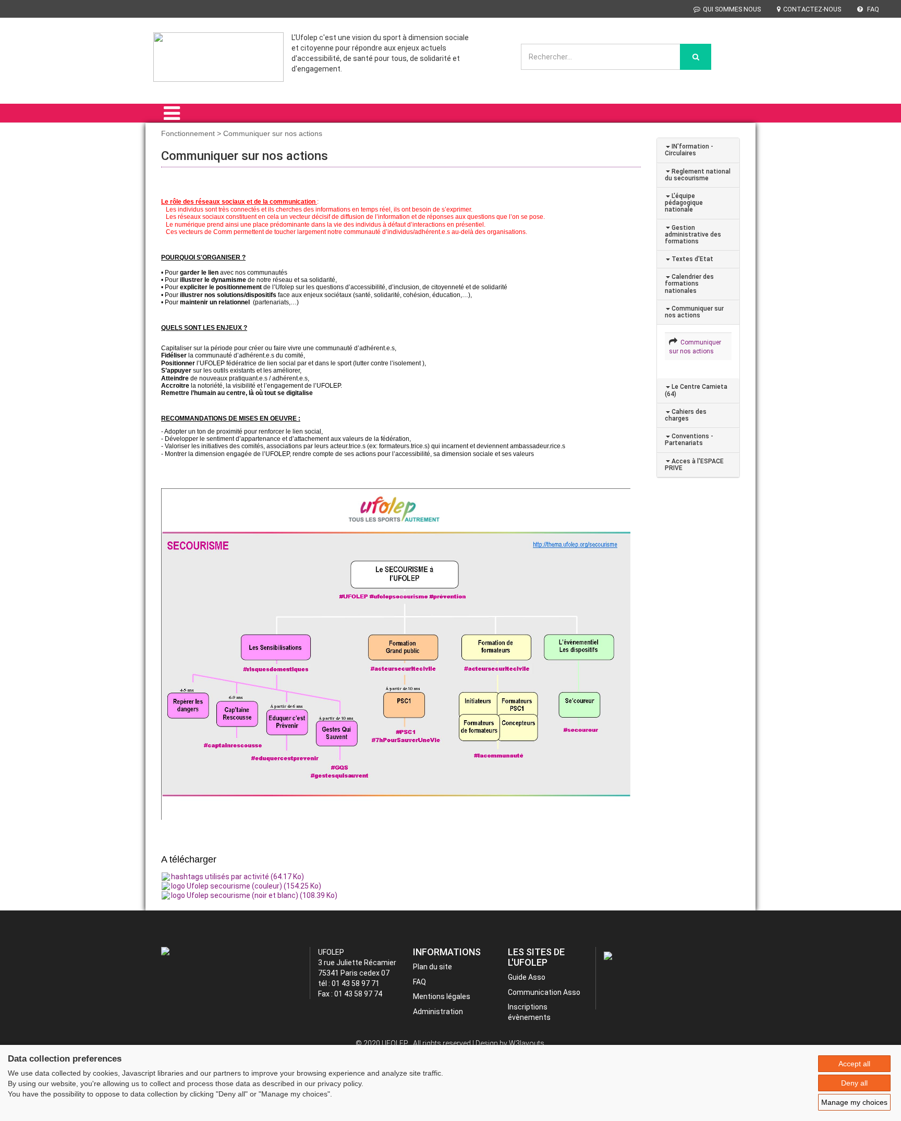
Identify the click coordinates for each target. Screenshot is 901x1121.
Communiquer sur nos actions (694, 312)
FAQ (872, 9)
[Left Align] (695, 57)
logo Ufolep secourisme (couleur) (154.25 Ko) (246, 886)
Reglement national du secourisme (697, 175)
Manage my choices (854, 1102)
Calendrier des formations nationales (689, 283)
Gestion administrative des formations (693, 234)
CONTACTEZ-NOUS (812, 9)
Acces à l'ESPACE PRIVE (694, 465)
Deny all (854, 1083)
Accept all (854, 1064)
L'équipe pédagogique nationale (684, 202)
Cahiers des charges (686, 415)
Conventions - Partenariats (689, 440)
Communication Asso (544, 992)
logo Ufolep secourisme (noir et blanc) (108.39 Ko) (254, 895)
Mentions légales (441, 996)
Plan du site (432, 967)
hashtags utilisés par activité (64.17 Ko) (237, 876)
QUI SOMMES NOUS (732, 9)
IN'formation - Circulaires (689, 150)
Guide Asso (526, 977)
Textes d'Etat (691, 259)
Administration (438, 1011)
